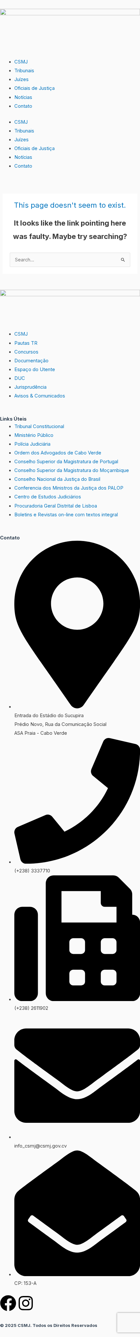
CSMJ (21, 62)
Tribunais (24, 71)
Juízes (21, 79)
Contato (23, 106)
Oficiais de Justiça (34, 88)
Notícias (23, 97)
